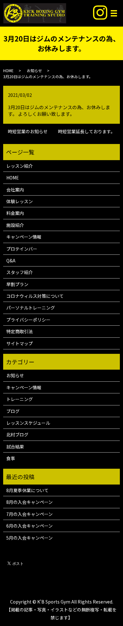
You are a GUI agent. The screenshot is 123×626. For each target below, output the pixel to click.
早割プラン (17, 284)
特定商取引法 (19, 331)
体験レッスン (19, 201)
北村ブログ (17, 434)
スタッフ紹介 (19, 272)
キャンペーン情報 (23, 237)
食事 (10, 458)
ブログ (13, 411)
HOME (8, 70)
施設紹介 (15, 225)
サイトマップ (19, 343)
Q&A (10, 260)
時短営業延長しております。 (86, 131)
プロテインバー (21, 249)
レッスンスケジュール (28, 423)
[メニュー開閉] (114, 13)
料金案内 (15, 213)
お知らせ (34, 70)
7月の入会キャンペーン (29, 514)
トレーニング (19, 399)
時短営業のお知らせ (28, 131)
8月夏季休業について (27, 490)
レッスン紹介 (19, 166)
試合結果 (15, 446)
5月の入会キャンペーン (29, 538)
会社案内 (15, 189)
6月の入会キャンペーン (29, 526)
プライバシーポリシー (28, 319)
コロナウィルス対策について (35, 296)
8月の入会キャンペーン (29, 502)
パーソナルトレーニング (30, 307)
